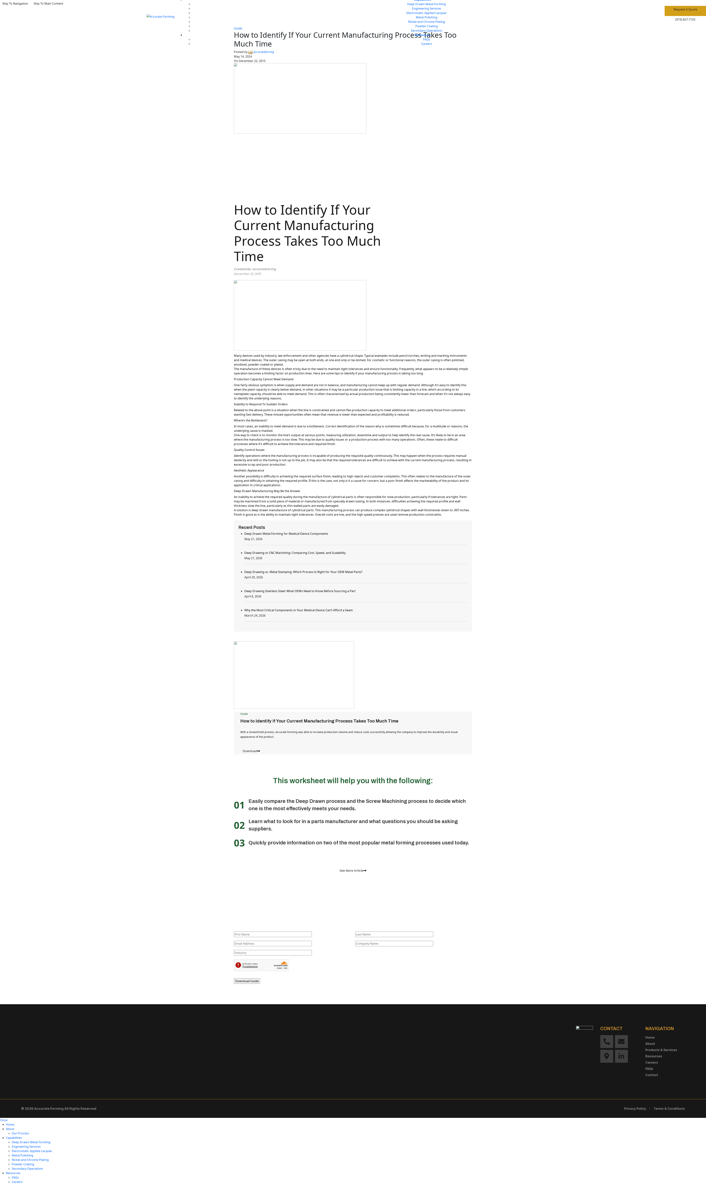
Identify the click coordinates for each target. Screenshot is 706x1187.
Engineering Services (426, 8)
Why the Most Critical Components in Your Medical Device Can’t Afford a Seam (298, 610)
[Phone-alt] (606, 1041)
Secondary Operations (426, 31)
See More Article (351, 871)
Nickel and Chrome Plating (426, 22)
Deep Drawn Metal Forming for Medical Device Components (286, 534)
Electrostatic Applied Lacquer (426, 13)
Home (650, 1037)
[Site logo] (160, 16)
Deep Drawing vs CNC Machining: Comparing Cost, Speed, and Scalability (295, 553)
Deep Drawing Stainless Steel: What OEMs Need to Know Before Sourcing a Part (300, 591)
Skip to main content (48, 3)
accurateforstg (263, 52)
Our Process (20, 1133)
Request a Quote (685, 9)
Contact (651, 1075)
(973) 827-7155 (685, 19)
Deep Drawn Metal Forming (426, 4)
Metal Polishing (426, 17)
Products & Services (661, 1050)
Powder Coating (426, 26)
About (650, 1044)
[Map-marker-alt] (606, 1056)
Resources (653, 1056)
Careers (426, 44)
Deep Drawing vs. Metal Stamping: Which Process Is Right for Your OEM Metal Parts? (303, 572)
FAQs (426, 39)
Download (250, 751)
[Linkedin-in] (621, 1056)
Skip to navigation (15, 3)
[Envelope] (621, 1041)
